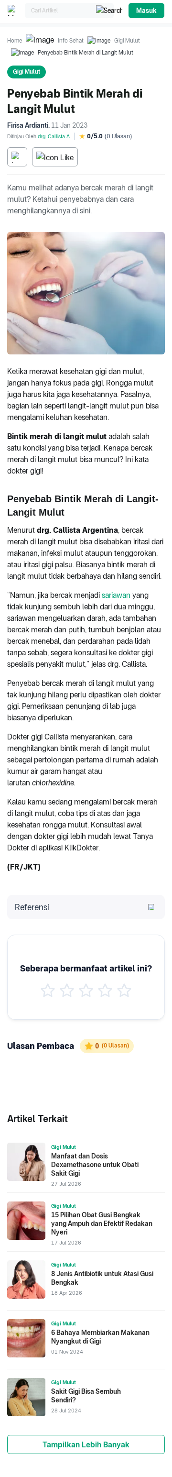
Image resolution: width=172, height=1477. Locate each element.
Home (14, 40)
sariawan (116, 595)
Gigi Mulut (127, 40)
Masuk (146, 10)
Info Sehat (71, 40)
